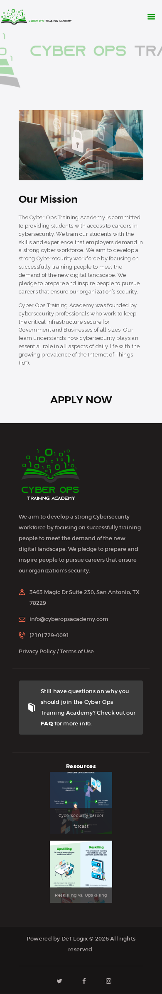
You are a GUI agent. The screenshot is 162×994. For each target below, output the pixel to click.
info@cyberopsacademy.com (68, 619)
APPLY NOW (81, 400)
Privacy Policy (37, 651)
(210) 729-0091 (49, 635)
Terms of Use (77, 651)
